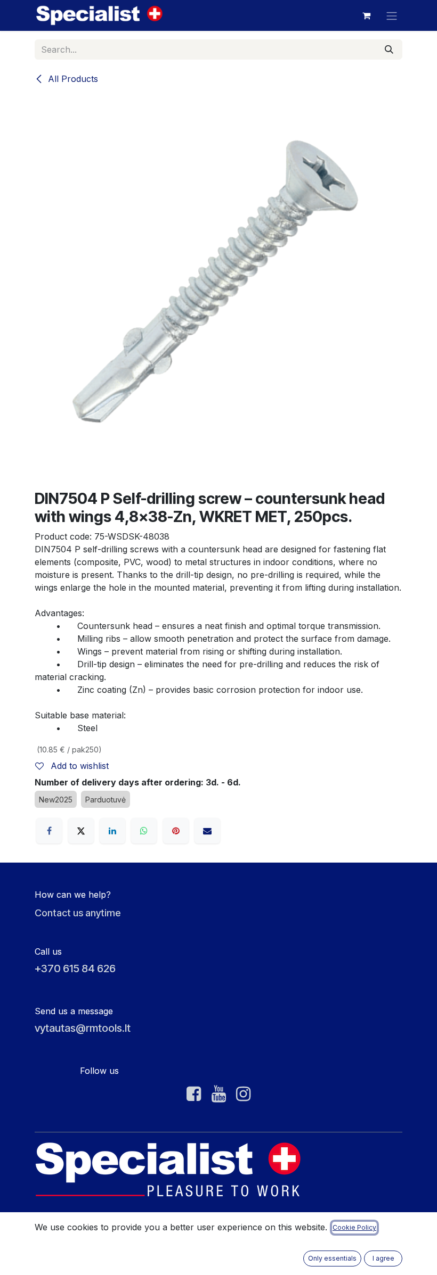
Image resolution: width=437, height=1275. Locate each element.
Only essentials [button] (332, 1258)
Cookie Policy (354, 1227)
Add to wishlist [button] (78, 765)
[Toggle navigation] (391, 15)
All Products (71, 78)
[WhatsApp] (144, 830)
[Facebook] (49, 830)
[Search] (389, 49)
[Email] (207, 830)
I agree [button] (383, 1258)
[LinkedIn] (112, 830)
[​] (193, 1094)
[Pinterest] (176, 830)
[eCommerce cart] (366, 15)
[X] (81, 830)
